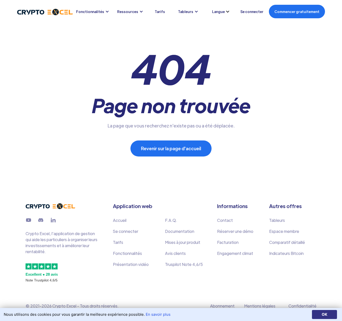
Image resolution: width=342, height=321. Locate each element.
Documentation (179, 231)
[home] (37, 12)
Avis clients (175, 253)
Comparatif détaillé (287, 242)
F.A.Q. (171, 220)
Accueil (119, 220)
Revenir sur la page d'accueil (171, 148)
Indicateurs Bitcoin (286, 253)
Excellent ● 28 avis (42, 274)
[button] (93, 12)
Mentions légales (259, 305)
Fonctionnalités (127, 253)
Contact (225, 220)
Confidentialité (302, 305)
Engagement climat (235, 253)
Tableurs (277, 220)
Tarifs (160, 11)
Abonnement (222, 305)
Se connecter (251, 11)
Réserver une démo (235, 231)
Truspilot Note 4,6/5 (184, 264)
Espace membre (284, 231)
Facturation (228, 242)
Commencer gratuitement (296, 11)
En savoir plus (158, 314)
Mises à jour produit (182, 242)
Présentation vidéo (131, 264)
